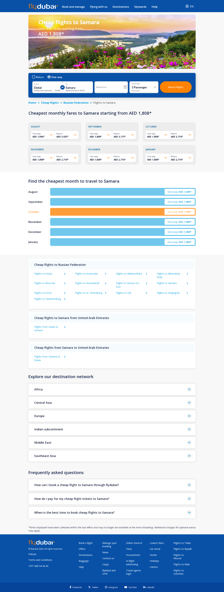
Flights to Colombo (178, 572)
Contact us (108, 558)
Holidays (154, 560)
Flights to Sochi (42, 292)
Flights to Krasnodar (86, 273)
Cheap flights (50, 102)
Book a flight (86, 543)
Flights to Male (181, 564)
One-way (56, 77)
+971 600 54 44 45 (38, 566)
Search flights (175, 87)
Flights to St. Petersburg (88, 292)
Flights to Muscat (178, 556)
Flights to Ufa (123, 292)
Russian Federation (76, 102)
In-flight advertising (132, 562)
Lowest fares (157, 543)
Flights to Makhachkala (129, 273)
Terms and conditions (40, 559)
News (105, 552)
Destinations (121, 7)
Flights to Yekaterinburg (47, 298)
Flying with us (98, 7)
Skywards (140, 7)
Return (40, 77)
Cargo (105, 564)
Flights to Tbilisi (182, 543)
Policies (32, 554)
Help (155, 7)
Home (32, 102)
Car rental (155, 548)
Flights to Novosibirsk (87, 283)
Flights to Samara (167, 283)
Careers (154, 567)
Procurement (133, 555)
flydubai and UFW (109, 572)
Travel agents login (133, 572)
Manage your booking (109, 544)
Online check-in (134, 543)
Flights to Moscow (44, 283)
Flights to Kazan (43, 273)
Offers (82, 548)
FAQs (129, 548)
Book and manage (73, 7)
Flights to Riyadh (182, 548)
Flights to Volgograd (168, 292)
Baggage (84, 560)
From (36, 84)
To (67, 84)
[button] (112, 389)
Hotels (153, 555)
